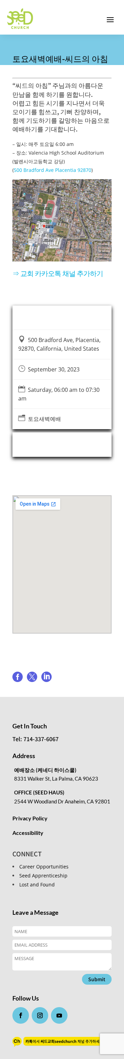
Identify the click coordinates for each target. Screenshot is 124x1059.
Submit (96, 979)
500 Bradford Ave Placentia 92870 (52, 170)
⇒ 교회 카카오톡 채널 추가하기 (57, 273)
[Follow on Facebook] (20, 1015)
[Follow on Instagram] (40, 1015)
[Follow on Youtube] (59, 1015)
